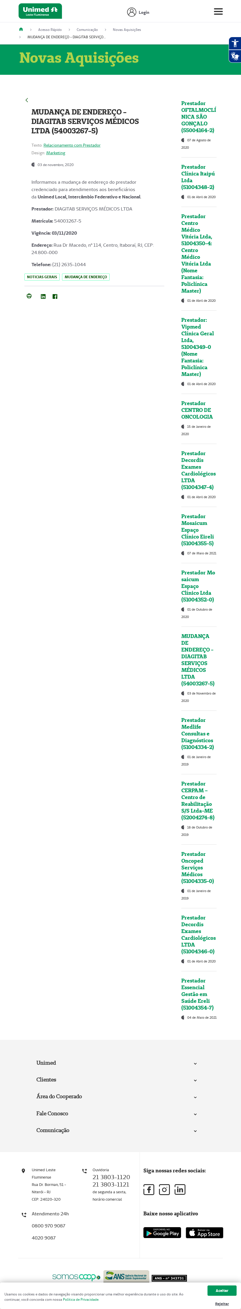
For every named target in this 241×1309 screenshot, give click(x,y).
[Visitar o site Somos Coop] (76, 1277)
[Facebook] (55, 295)
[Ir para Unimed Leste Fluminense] (40, 12)
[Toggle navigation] (218, 12)
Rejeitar (222, 1303)
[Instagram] (164, 1189)
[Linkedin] (180, 1189)
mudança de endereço (86, 277)
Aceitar (222, 1290)
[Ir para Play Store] (162, 1232)
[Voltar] (26, 99)
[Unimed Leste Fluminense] (23, 29)
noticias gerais (42, 277)
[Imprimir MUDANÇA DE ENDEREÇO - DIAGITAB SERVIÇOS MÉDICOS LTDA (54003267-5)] (29, 295)
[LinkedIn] (43, 295)
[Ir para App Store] (204, 1232)
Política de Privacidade (80, 1299)
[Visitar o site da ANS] (126, 1276)
